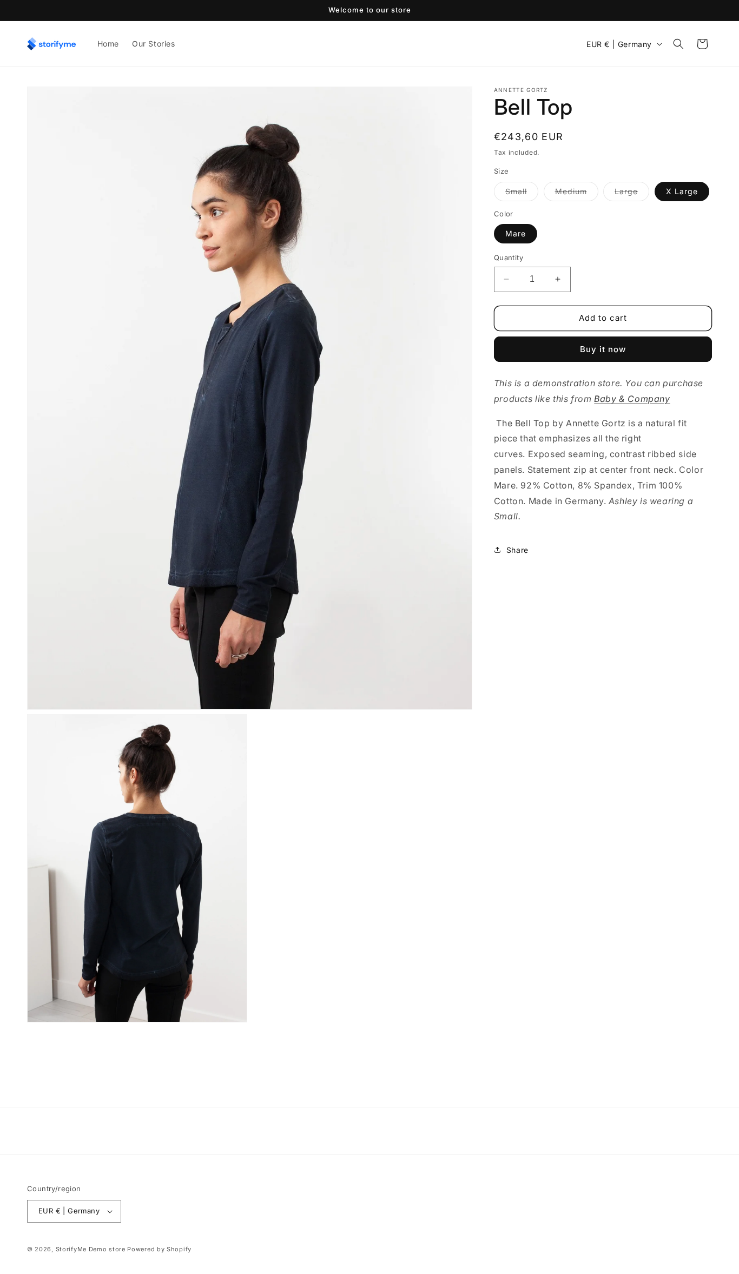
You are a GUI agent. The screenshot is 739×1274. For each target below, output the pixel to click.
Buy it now (603, 349)
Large (632, 193)
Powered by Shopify (159, 1249)
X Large (682, 191)
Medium (576, 193)
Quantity (508, 257)
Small (521, 193)
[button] (678, 44)
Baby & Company (632, 398)
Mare (515, 233)
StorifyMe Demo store (91, 1249)
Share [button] (517, 549)
